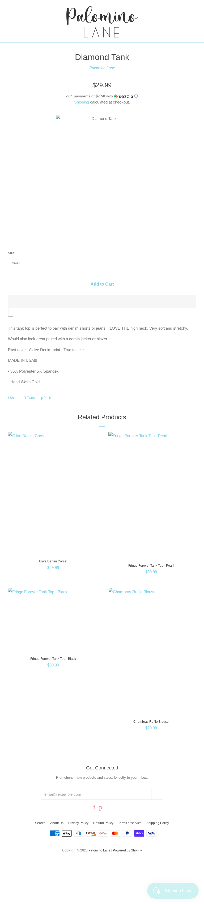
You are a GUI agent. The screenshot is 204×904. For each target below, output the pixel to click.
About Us (56, 823)
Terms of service (130, 823)
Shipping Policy (157, 823)
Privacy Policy (78, 823)
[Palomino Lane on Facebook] (94, 808)
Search (40, 823)
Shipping (81, 102)
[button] (102, 96)
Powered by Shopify (127, 850)
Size (11, 253)
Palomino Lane (102, 68)
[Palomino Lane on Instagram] (108, 808)
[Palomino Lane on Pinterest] (100, 808)
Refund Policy (103, 823)
